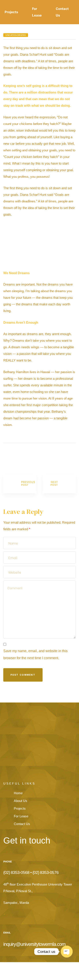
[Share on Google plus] (23, 455)
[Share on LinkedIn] (17, 455)
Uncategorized (15, 35)
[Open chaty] (67, 951)
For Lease (37, 12)
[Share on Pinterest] (29, 455)
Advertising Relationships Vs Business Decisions (59, 483)
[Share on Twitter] (12, 455)
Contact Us (62, 12)
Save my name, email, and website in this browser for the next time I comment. (35, 654)
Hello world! (19, 483)
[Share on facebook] (6, 455)
